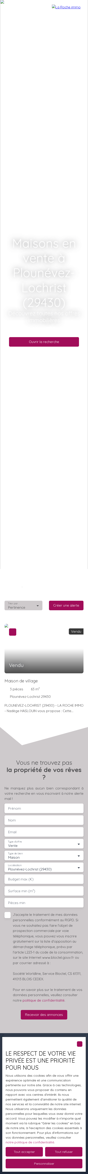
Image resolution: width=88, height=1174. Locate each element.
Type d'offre (15, 841)
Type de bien (15, 853)
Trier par (13, 603)
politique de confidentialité (44, 1000)
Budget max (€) (21, 879)
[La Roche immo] (67, 9)
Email (12, 832)
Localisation (14, 865)
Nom (12, 820)
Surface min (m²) (21, 891)
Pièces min (16, 903)
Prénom (14, 808)
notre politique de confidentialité (30, 1142)
